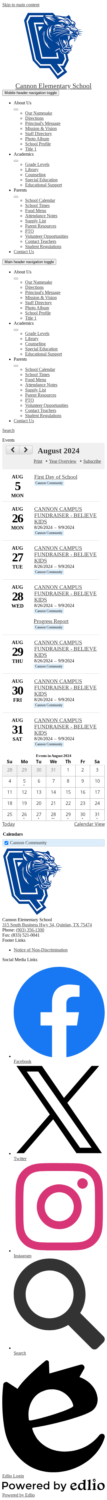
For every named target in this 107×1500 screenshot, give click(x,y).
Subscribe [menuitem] (92, 461)
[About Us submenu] (16, 109)
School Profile (38, 143)
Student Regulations (43, 246)
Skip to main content (20, 4)
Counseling (35, 174)
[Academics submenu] (16, 161)
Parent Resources (40, 226)
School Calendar (40, 200)
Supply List (35, 220)
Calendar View (89, 824)
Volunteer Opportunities (46, 236)
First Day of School (55, 477)
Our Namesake (38, 113)
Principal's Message (42, 123)
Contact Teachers (40, 241)
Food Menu (35, 210)
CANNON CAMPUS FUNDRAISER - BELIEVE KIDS (65, 515)
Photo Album (37, 138)
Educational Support (43, 184)
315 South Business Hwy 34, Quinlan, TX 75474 (47, 924)
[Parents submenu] (16, 197)
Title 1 (31, 149)
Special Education (41, 179)
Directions (34, 118)
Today (8, 824)
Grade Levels (37, 164)
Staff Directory (38, 133)
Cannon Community (28, 842)
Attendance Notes (41, 215)
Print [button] (38, 461)
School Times (37, 205)
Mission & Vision (41, 128)
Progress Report (51, 621)
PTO (29, 231)
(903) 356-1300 (30, 929)
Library (32, 169)
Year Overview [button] (62, 461)
